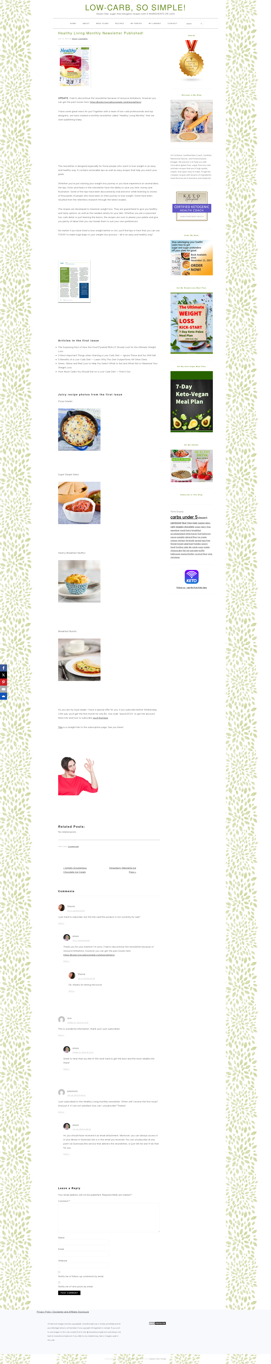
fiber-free (187, 523)
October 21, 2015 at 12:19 (77, 1023)
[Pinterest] (3, 682)
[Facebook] (3, 667)
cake (186, 547)
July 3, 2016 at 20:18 (86, 978)
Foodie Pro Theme (157, 1359)
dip (190, 547)
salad (186, 544)
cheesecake (176, 550)
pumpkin (181, 537)
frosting (179, 547)
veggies (180, 526)
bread (180, 544)
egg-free (206, 540)
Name (61, 1237)
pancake (194, 550)
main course (198, 523)
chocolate (189, 526)
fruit (200, 534)
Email (61, 1249)
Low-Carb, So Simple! (135, 7)
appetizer (175, 530)
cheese (174, 540)
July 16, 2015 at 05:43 (76, 1095)
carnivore (176, 522)
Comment (64, 1201)
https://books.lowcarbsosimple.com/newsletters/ (115, 102)
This (60, 727)
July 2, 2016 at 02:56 (76, 911)
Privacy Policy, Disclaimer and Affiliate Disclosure (63, 1311)
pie (187, 550)
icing (210, 554)
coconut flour (201, 554)
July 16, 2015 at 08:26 (82, 1129)
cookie (207, 547)
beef (191, 544)
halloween (176, 554)
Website (62, 1260)
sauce (173, 537)
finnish (174, 544)
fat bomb (190, 540)
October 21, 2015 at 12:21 (83, 1052)
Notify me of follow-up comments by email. (81, 1276)
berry (188, 530)
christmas (175, 557)
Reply (61, 923)
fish (184, 550)
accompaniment (178, 534)
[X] (3, 675)
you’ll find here (100, 717)
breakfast (196, 530)
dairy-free (206, 527)
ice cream (202, 537)
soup (200, 547)
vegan (198, 527)
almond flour (191, 537)
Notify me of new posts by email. (75, 1286)
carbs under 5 (184, 516)
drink (188, 534)
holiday (197, 544)
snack (183, 530)
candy (195, 547)
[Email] (3, 689)
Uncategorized (73, 847)
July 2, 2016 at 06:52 (81, 940)
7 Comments (82, 39)
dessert (202, 517)
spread (198, 540)
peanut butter (187, 554)
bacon (194, 534)
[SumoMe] (3, 696)
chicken (181, 540)
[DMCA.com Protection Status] (157, 1324)
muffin (201, 550)
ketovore (206, 534)
